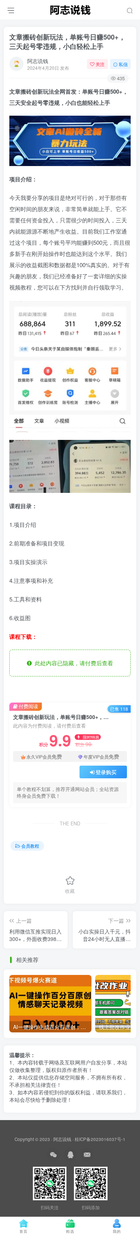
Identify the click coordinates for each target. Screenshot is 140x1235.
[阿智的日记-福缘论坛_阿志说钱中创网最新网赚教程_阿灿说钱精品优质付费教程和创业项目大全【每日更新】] (70, 8)
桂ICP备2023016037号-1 (100, 1139)
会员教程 (30, 845)
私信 (123, 64)
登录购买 (106, 772)
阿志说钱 (37, 61)
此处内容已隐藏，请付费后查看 (72, 663)
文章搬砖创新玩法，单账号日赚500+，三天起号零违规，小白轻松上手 (67, 41)
